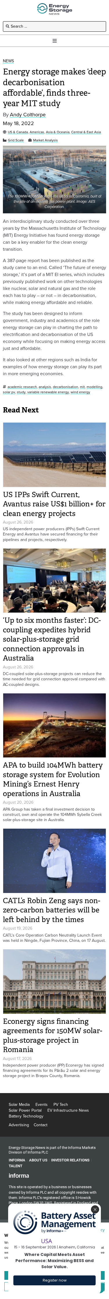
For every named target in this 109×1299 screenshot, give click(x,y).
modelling (94, 387)
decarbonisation (65, 387)
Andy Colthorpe (28, 115)
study (21, 392)
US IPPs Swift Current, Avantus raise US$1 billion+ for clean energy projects (54, 504)
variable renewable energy (48, 392)
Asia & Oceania (57, 132)
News (8, 61)
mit (82, 387)
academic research (22, 387)
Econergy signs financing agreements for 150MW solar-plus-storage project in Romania (52, 1035)
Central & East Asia (86, 132)
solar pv (9, 392)
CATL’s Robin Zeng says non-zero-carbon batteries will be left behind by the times (51, 910)
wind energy (80, 392)
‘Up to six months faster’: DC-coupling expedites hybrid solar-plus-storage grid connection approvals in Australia (52, 639)
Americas (37, 132)
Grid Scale (16, 140)
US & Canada (18, 132)
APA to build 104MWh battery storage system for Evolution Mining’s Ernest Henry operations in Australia (53, 779)
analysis (45, 387)
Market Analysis (45, 140)
